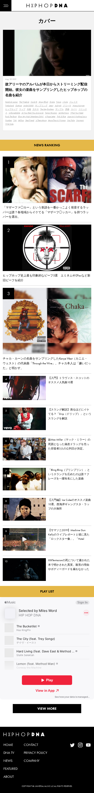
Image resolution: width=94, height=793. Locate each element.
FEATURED (10, 768)
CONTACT (31, 744)
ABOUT (8, 776)
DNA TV (8, 752)
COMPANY (31, 760)
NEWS (8, 760)
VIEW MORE (47, 708)
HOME (8, 744)
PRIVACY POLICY (35, 752)
